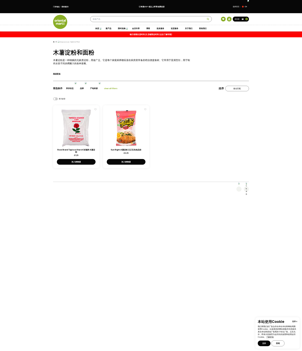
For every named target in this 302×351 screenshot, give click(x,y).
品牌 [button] (82, 88)
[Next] (246, 189)
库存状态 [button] (70, 88)
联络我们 (203, 28)
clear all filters (110, 88)
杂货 (77, 19)
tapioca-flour (75, 42)
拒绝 (278, 343)
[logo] (60, 22)
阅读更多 (57, 74)
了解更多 (270, 337)
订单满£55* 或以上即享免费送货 (152, 6)
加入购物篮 (76, 161)
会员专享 (136, 28)
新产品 (108, 28)
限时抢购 (122, 28)
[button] (245, 6)
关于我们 (189, 28)
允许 (264, 343)
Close (204, 41)
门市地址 (56, 7)
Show (201, 68)
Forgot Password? (180, 85)
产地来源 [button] (94, 88)
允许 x (294, 321)
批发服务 (160, 28)
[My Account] (229, 19)
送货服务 (174, 28)
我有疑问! (65, 7)
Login (180, 76)
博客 (148, 28)
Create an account (186, 99)
